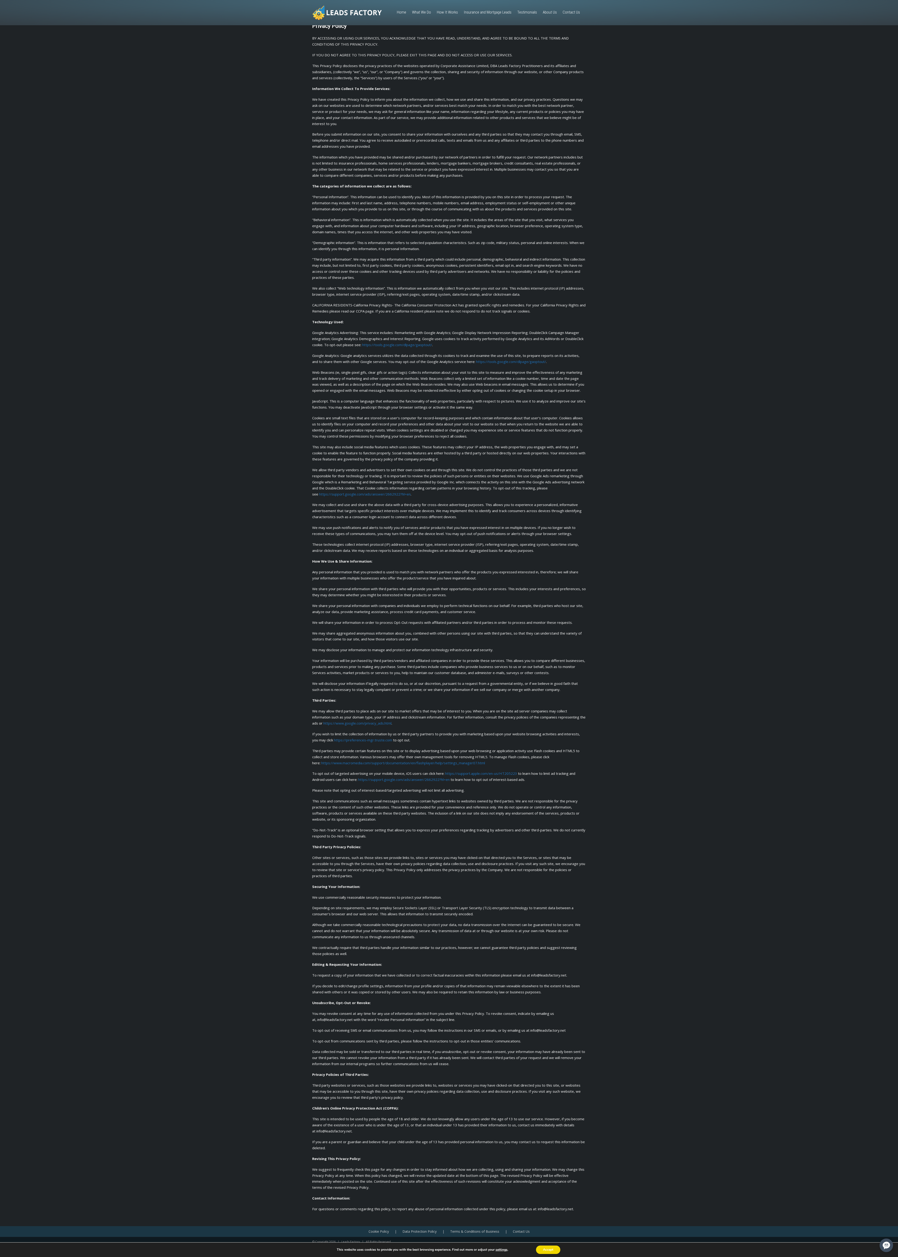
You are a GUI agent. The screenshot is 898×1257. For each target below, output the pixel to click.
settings (501, 1250)
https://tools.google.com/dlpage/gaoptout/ (397, 344)
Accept (548, 1249)
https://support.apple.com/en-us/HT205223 (481, 773)
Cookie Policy (379, 1231)
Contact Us (521, 1231)
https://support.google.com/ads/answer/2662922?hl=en (365, 494)
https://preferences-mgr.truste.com (363, 740)
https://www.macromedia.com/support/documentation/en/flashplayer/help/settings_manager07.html (403, 763)
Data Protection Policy (419, 1231)
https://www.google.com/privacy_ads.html (357, 723)
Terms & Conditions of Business (474, 1231)
